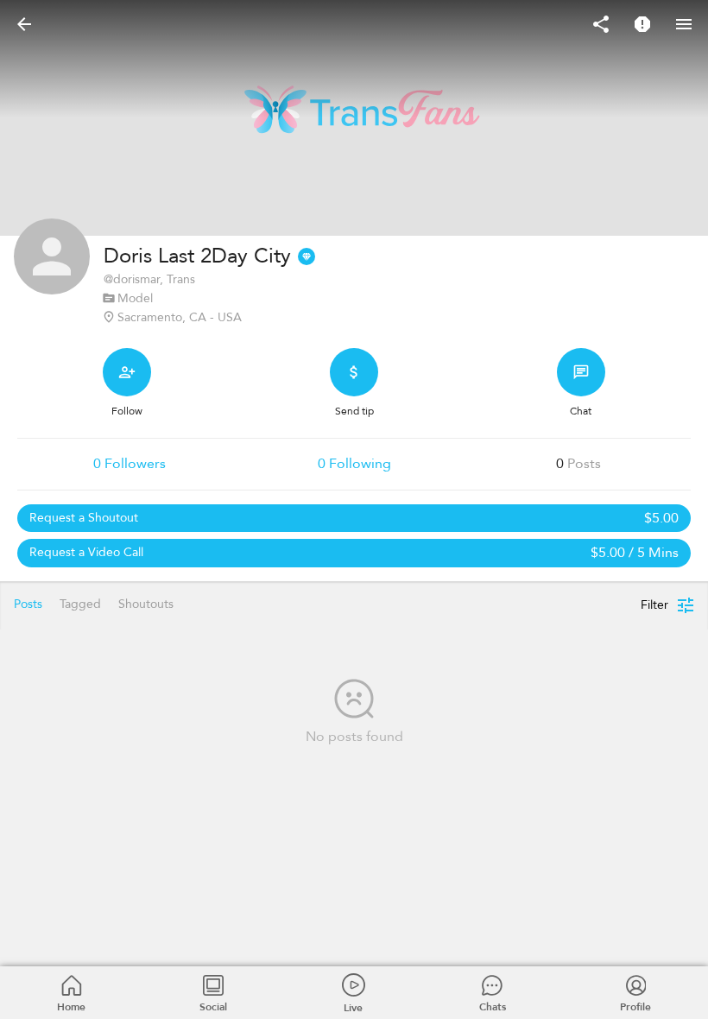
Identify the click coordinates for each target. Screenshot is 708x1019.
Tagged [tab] (80, 604)
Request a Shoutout (354, 518)
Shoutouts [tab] (146, 604)
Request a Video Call (354, 552)
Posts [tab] (28, 604)
